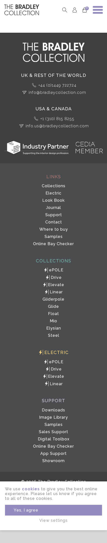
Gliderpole (53, 299)
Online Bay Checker (53, 243)
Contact (53, 222)
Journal (53, 207)
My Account (74, 9)
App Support (53, 453)
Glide (53, 306)
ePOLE (56, 270)
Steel (53, 335)
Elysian (53, 328)
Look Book (53, 200)
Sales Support (53, 431)
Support (53, 214)
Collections (53, 185)
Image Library (53, 417)
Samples (54, 236)
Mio (53, 321)
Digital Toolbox (53, 439)
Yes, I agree (26, 510)
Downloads (53, 410)
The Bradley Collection (21, 9)
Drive (56, 277)
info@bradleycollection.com (57, 92)
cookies (31, 489)
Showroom (53, 460)
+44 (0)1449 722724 (57, 85)
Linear (56, 292)
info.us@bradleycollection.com (57, 126)
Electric (53, 193)
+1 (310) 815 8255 (57, 118)
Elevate (56, 284)
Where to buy (53, 229)
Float (53, 313)
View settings (53, 520)
